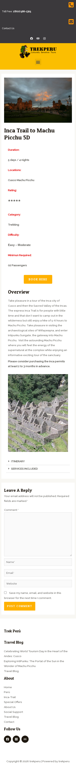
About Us (10, 707)
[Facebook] (7, 739)
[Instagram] (44, 38)
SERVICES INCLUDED (24, 468)
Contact (9, 721)
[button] (38, 62)
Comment (11, 509)
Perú (7, 692)
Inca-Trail (10, 697)
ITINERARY (18, 461)
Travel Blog (11, 671)
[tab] (38, 461)
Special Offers (13, 702)
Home (8, 687)
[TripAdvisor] (25, 739)
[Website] (38, 584)
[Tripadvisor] (38, 38)
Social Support (13, 711)
